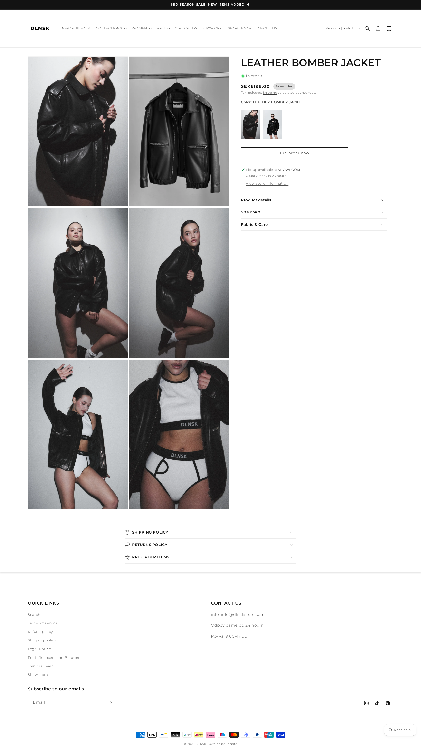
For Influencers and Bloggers (55, 657)
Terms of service (43, 623)
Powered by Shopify (222, 743)
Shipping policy (42, 640)
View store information (267, 183)
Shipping (270, 92)
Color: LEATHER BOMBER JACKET (272, 102)
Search (34, 614)
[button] (111, 28)
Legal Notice (39, 649)
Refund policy (40, 632)
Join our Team (41, 666)
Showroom (38, 674)
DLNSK (201, 743)
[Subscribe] (110, 702)
